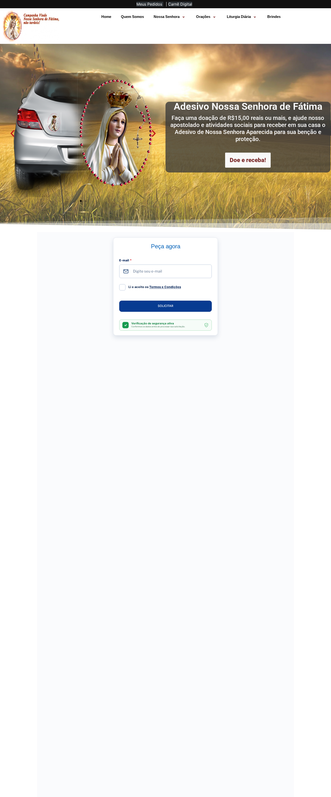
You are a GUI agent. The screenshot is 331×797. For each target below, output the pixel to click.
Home (106, 17)
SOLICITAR (165, 306)
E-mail (125, 260)
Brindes (274, 17)
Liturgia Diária (239, 17)
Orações (203, 17)
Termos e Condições (165, 287)
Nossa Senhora (167, 17)
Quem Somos (132, 17)
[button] (12, 133)
